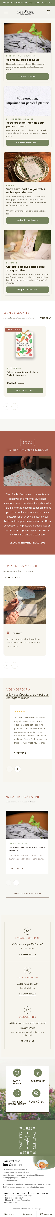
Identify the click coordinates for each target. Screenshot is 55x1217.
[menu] (6, 12)
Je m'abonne (27, 1041)
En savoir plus (12, 578)
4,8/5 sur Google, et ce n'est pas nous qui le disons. (27, 696)
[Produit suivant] (14, 406)
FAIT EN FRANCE (17, 1082)
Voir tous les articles (27, 894)
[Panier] (48, 12)
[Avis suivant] (17, 769)
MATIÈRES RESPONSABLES (17, 1103)
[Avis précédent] (9, 769)
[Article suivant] (16, 883)
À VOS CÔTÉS (36, 1102)
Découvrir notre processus (27, 543)
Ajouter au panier (25, 390)
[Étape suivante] (14, 665)
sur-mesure (38, 1081)
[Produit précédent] (7, 406)
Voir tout (45, 318)
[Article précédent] (9, 883)
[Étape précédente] (7, 665)
